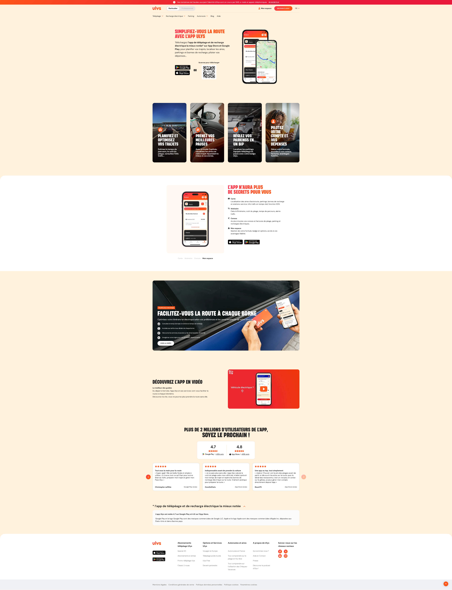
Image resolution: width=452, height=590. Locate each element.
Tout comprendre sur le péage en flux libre (237, 557)
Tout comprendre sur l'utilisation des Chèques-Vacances (238, 566)
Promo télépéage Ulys (186, 560)
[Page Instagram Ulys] (286, 556)
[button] (274, 2)
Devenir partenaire (210, 565)
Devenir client (283, 8)
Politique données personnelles (209, 585)
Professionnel (187, 8)
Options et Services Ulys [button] (212, 544)
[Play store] (183, 67)
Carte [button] (180, 258)
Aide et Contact (259, 556)
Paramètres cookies (248, 585)
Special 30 (182, 551)
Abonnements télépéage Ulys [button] (185, 544)
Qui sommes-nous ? (261, 551)
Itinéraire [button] (188, 258)
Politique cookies (231, 585)
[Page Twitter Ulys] (286, 551)
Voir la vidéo (165, 343)
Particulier (173, 8)
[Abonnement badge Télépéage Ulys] (157, 8)
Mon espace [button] (207, 258)
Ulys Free (206, 560)
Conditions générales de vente (181, 585)
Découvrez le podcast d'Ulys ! (261, 567)
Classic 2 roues (184, 565)
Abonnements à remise (187, 556)
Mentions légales (160, 585)
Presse (255, 560)
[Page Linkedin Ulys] (280, 556)
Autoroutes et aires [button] (237, 543)
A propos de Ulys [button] (261, 543)
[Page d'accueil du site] (157, 543)
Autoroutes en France (236, 551)
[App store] (183, 73)
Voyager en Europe (210, 551)
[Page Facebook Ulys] (280, 551)
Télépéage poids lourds (212, 556)
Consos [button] (197, 258)
